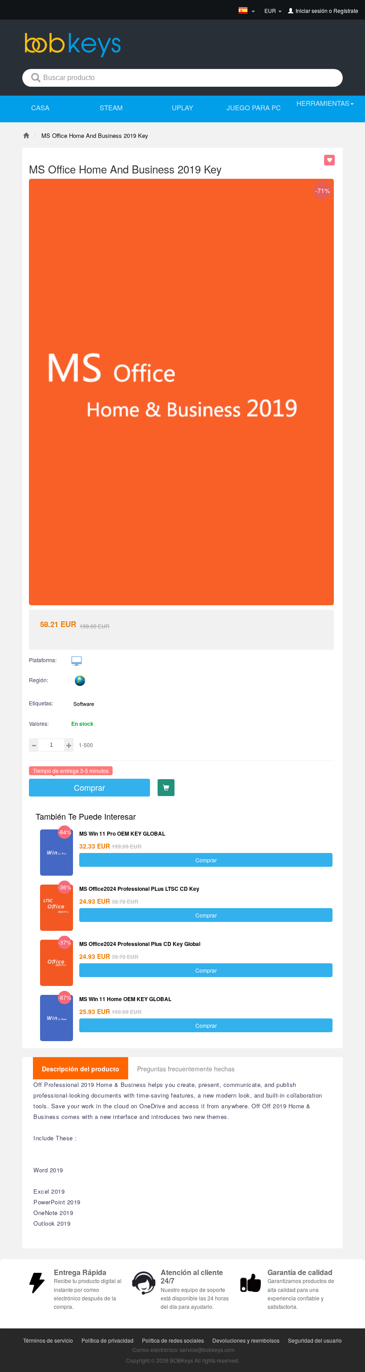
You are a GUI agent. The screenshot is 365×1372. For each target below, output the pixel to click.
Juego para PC (254, 107)
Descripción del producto (80, 1068)
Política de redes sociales (173, 1340)
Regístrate (345, 10)
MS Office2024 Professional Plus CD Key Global (139, 944)
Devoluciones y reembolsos (246, 1340)
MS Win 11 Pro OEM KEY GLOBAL (122, 833)
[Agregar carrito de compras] (166, 787)
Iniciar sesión (312, 10)
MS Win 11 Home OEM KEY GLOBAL (125, 999)
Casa (40, 107)
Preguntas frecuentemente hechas (186, 1068)
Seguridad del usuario (315, 1340)
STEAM (111, 107)
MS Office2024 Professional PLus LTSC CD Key (139, 889)
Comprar (89, 787)
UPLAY (182, 107)
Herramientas (322, 103)
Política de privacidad (107, 1340)
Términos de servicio (48, 1340)
